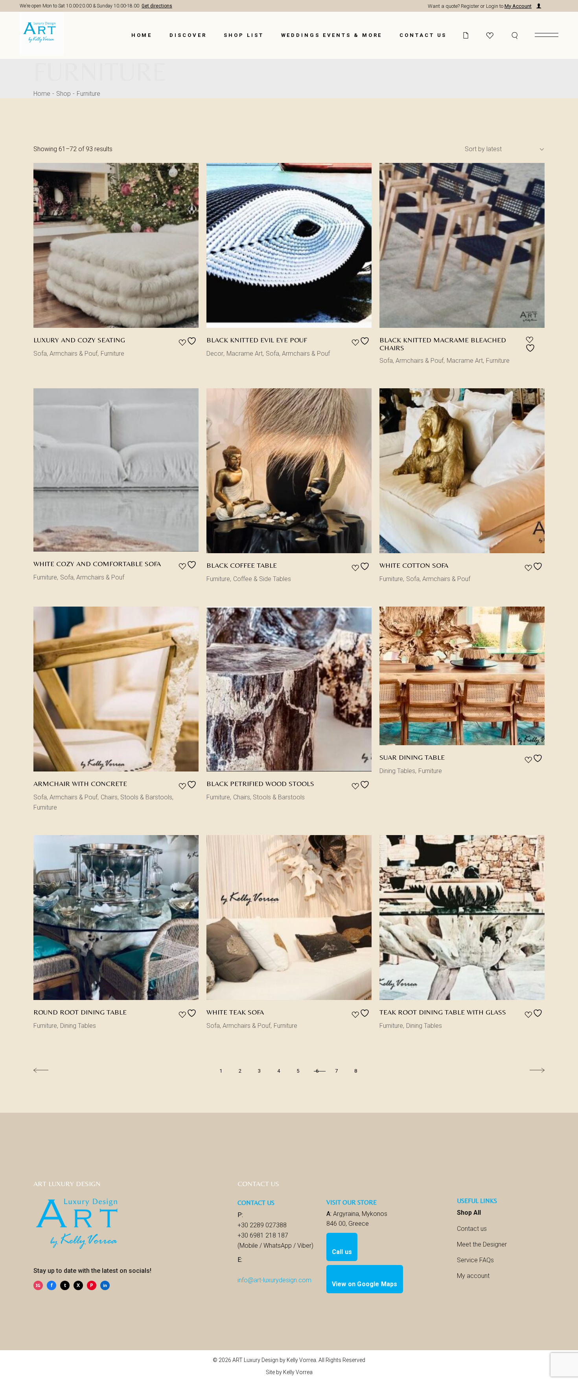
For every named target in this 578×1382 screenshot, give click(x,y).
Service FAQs (475, 1260)
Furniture (112, 353)
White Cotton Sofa (413, 565)
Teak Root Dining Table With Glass (442, 1012)
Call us (342, 1252)
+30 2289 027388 (262, 1225)
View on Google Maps (365, 1284)
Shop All (469, 1212)
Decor (214, 353)
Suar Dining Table (412, 757)
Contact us (472, 1228)
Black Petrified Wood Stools (260, 783)
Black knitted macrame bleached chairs (442, 344)
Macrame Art (244, 353)
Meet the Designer (482, 1244)
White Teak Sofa (235, 1012)
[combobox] (501, 149)
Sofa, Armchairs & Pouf (65, 353)
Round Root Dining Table (80, 1012)
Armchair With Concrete (80, 783)
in (105, 1285)
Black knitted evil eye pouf (256, 340)
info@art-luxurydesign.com (274, 1280)
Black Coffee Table (241, 565)
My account (473, 1276)
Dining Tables (397, 771)
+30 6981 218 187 (262, 1235)
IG (38, 1285)
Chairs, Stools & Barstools (136, 797)
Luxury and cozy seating (79, 340)
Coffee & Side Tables (262, 579)
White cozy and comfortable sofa (97, 563)
